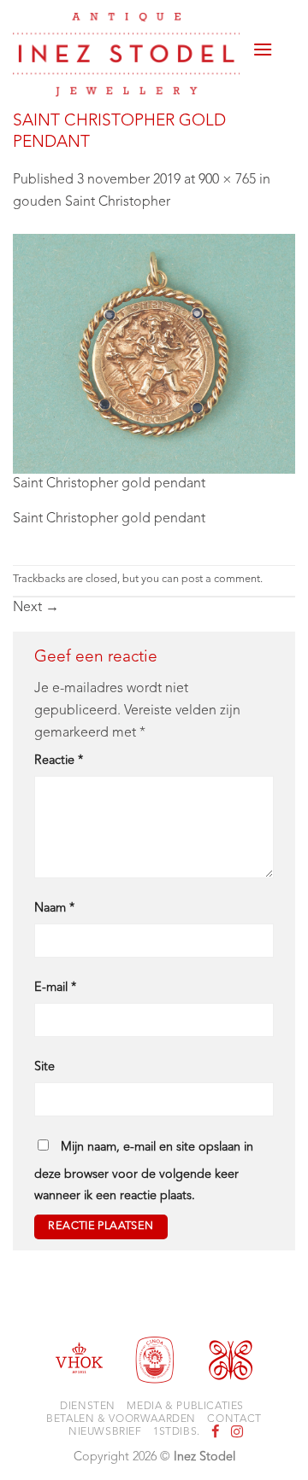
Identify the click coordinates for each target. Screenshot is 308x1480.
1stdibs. (176, 1432)
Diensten (88, 1406)
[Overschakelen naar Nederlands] (284, 32)
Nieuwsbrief (105, 1432)
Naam (54, 908)
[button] (262, 42)
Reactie (58, 761)
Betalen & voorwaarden (121, 1419)
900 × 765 (227, 180)
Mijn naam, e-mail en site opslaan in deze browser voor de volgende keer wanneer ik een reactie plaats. (143, 1172)
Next (36, 608)
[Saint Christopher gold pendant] (154, 353)
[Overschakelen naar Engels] (284, 53)
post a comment (220, 579)
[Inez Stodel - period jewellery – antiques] (126, 54)
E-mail (55, 988)
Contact (234, 1419)
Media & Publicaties (185, 1406)
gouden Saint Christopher (91, 202)
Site (44, 1067)
